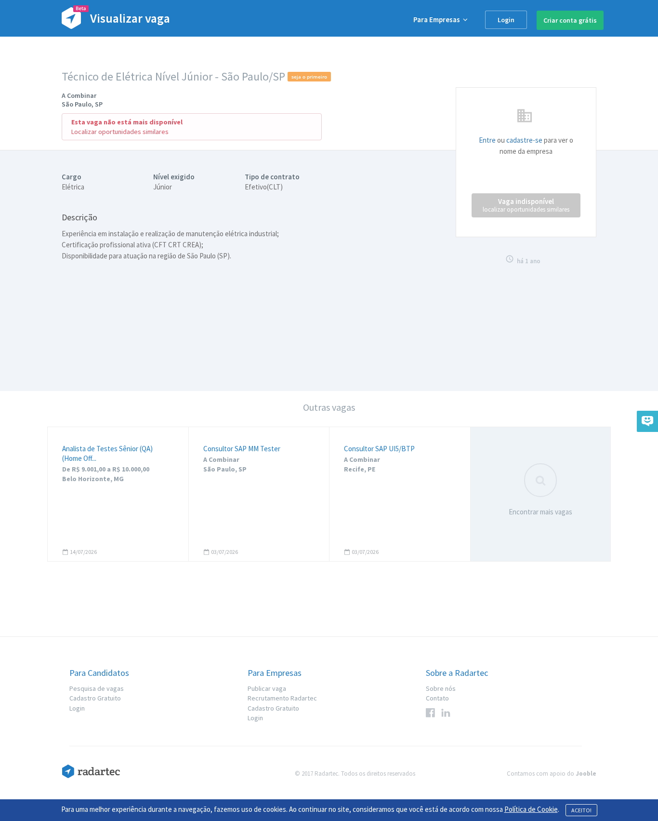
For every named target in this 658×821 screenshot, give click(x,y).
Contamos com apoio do (551, 773)
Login (506, 19)
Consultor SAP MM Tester (241, 448)
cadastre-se (524, 140)
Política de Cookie (531, 809)
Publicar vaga (267, 688)
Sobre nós (441, 688)
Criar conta (570, 20)
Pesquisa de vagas (96, 688)
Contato (437, 698)
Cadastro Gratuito (95, 698)
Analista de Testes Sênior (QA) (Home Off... (107, 453)
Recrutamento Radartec (282, 698)
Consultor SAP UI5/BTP (379, 448)
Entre (487, 140)
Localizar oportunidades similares (120, 131)
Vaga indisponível (526, 205)
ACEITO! (581, 810)
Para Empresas (438, 19)
